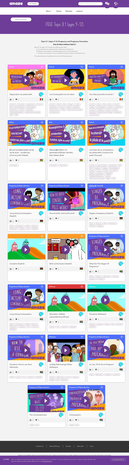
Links (91, 446)
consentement (21, 104)
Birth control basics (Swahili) (60, 264)
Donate (68, 446)
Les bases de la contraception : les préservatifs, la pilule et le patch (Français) (101, 152)
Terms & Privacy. (47, 461)
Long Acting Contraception (21, 314)
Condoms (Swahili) (17, 264)
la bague (70, 104)
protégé (63, 109)
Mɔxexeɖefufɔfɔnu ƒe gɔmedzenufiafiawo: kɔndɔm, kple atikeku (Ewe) (61, 152)
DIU (64, 104)
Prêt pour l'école (54, 109)
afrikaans (92, 324)
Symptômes (118, 112)
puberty (107, 324)
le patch (68, 107)
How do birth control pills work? (62, 213)
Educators (68, 11)
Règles (108, 178)
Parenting (92, 226)
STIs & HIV (34, 228)
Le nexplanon (100, 109)
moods (68, 377)
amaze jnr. (79, 11)
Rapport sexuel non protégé (33, 112)
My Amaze (33, 4)
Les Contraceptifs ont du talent (61, 94)
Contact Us (39, 446)
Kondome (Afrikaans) (97, 314)
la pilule (77, 104)
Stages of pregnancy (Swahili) (101, 213)
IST (11, 107)
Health (27, 226)
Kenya (105, 223)
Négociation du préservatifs (21, 94)
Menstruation (13, 228)
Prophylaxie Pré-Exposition (16, 112)
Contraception (13, 165)
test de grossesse (54, 112)
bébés (59, 104)
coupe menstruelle (101, 165)
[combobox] (90, 3)
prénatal (115, 109)
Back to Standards (21, 19)
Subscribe (80, 446)
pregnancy (22, 228)
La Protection (13, 109)
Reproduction (63, 165)
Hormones (34, 226)
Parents (58, 11)
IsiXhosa (52, 327)
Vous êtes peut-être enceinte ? (101, 94)
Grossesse (39, 104)
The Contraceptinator (38, 415)
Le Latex (22, 109)
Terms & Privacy (54, 446)
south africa (101, 279)
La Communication (19, 107)
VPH (16, 114)
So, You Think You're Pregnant (101, 364)
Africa (11, 226)
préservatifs (29, 109)
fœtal (109, 104)
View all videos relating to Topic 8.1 (64, 44)
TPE (11, 114)
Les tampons (100, 173)
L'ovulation (116, 104)
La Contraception (31, 107)
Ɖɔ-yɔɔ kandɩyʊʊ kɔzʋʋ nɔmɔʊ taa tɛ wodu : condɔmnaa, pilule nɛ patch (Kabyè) (22, 152)
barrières (12, 104)
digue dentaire (30, 104)
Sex (28, 228)
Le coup (61, 107)
